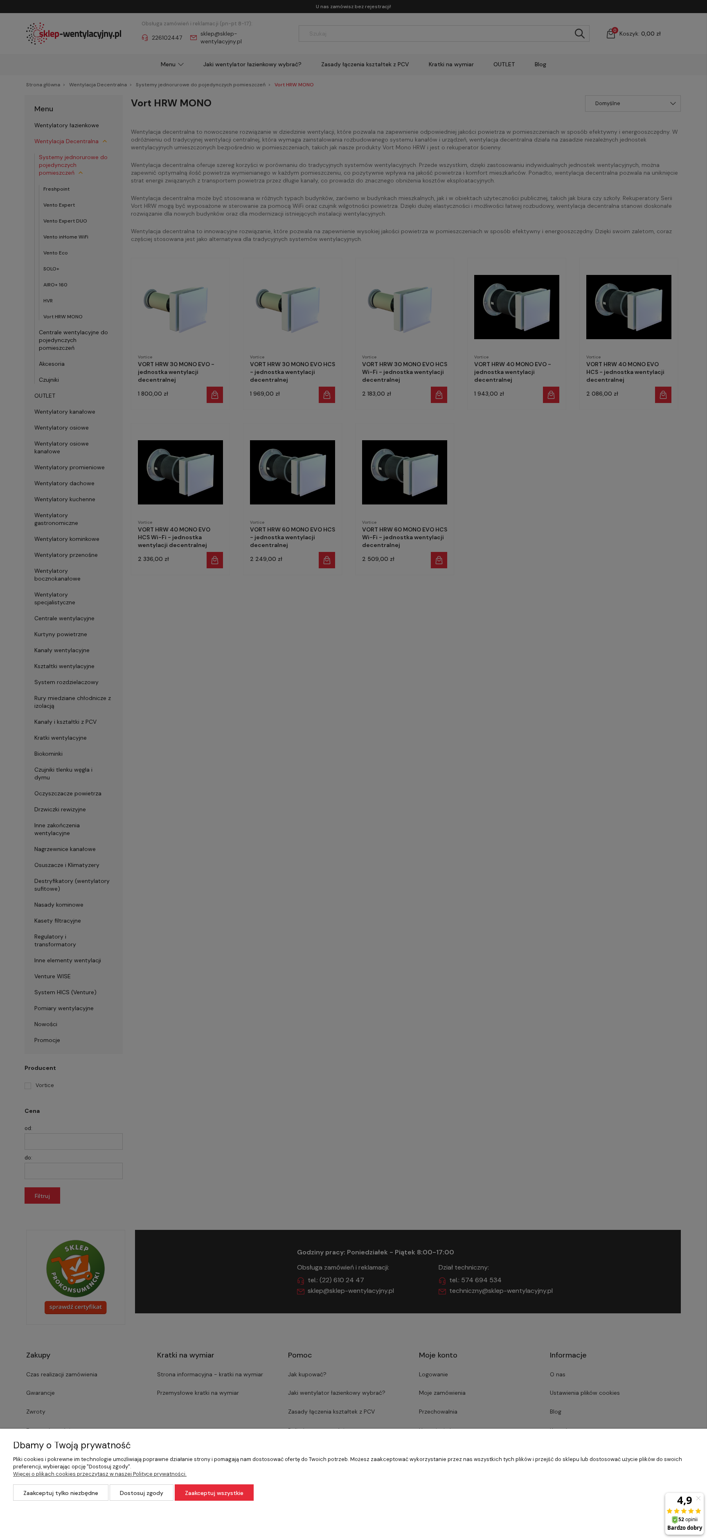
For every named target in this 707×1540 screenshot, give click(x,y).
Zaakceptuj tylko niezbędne (60, 1493)
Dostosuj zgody (141, 1493)
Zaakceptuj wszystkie (214, 1493)
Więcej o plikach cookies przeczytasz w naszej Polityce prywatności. (100, 1473)
